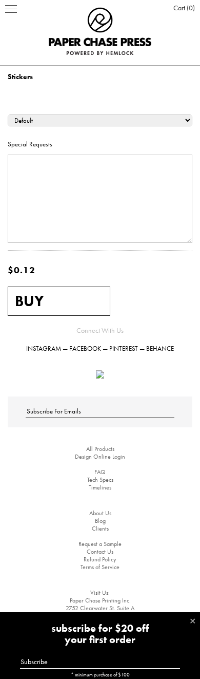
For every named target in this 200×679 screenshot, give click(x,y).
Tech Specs (100, 480)
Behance (160, 348)
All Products (100, 449)
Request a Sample (100, 544)
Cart (183, 7)
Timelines (100, 487)
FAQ (100, 472)
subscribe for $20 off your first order (100, 634)
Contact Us (100, 552)
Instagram (43, 348)
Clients (100, 528)
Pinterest (123, 348)
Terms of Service (100, 567)
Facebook (85, 348)
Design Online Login (100, 456)
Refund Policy (100, 559)
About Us (100, 513)
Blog (100, 521)
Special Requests (30, 144)
